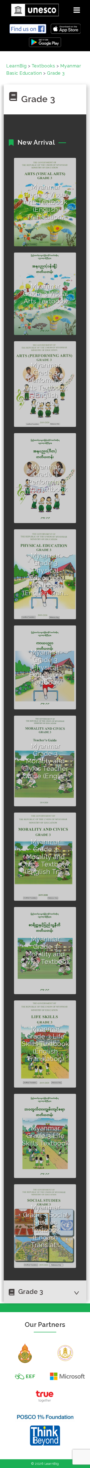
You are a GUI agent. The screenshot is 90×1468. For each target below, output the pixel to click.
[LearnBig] (33, 9)
